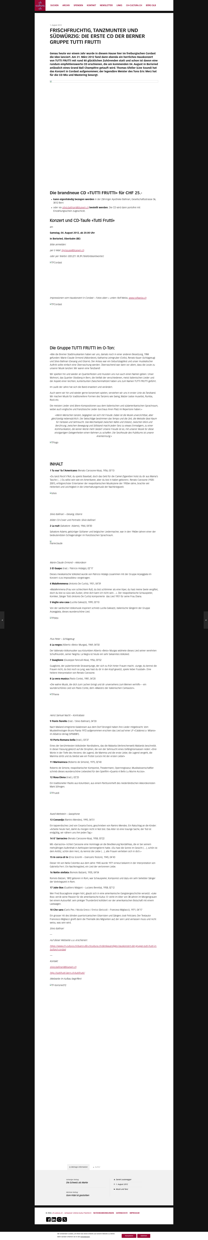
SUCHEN (54, 5)
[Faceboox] (48, 1219)
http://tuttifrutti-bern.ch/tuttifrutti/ (67, 973)
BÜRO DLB (151, 5)
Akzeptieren (129, 1236)
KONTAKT (91, 5)
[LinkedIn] (54, 1219)
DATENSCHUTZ (122, 1213)
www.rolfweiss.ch (137, 298)
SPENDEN (78, 5)
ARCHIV (66, 5)
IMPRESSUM (134, 1213)
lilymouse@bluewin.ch (72, 250)
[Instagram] (59, 1219)
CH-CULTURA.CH (134, 5)
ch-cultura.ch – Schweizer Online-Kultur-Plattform (71, 1213)
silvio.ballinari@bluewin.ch (75, 207)
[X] (64, 1219)
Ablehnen (144, 1236)
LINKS (119, 5)
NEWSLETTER (106, 5)
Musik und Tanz (122, 1189)
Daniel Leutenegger (123, 1180)
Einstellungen (85, 1237)
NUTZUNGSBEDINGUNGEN (103, 1213)
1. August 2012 (122, 1184)
